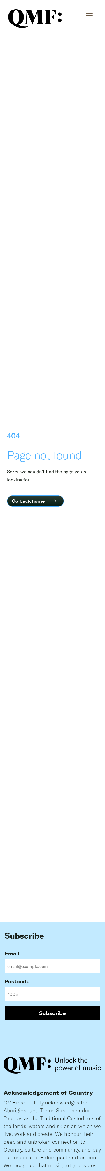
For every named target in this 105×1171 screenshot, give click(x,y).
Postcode (17, 981)
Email (12, 953)
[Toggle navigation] (89, 14)
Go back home (28, 501)
